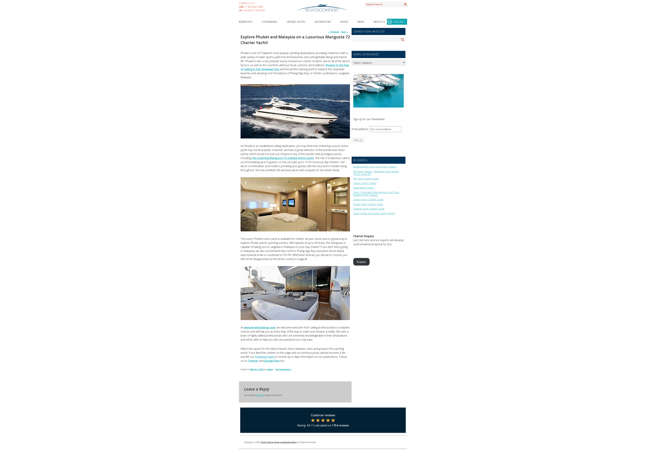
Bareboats (246, 21)
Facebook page (264, 357)
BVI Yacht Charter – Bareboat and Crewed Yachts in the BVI (376, 173)
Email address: (360, 129)
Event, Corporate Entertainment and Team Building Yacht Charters (376, 193)
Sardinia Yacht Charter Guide (368, 208)
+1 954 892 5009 (253, 6)
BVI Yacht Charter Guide (366, 178)
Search (405, 4)
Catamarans (269, 21)
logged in (260, 395)
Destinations (323, 21)
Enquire (399, 21)
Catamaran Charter (363, 187)
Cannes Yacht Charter (365, 183)
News (360, 21)
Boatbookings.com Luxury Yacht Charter (375, 166)
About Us (379, 21)
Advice (344, 21)
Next (344, 31)
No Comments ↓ (284, 369)
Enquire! (361, 262)
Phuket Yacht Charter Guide (368, 204)
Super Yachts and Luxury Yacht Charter (374, 213)
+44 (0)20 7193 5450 (254, 10)
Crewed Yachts (295, 21)
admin (270, 369)
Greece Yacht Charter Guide (368, 199)
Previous (333, 31)
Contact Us (246, 3)
